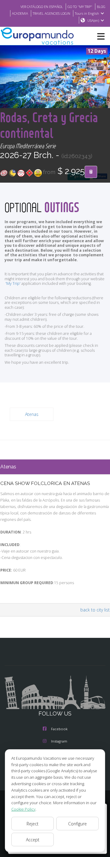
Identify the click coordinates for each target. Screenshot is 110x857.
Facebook (59, 729)
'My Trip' (13, 283)
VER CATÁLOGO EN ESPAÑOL (41, 6)
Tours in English (87, 13)
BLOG (101, 6)
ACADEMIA (20, 13)
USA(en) (93, 20)
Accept (32, 840)
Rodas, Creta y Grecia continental (49, 125)
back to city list (95, 610)
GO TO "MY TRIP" (80, 6)
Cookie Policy (23, 809)
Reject (32, 824)
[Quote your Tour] (91, 172)
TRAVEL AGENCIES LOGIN (51, 13)
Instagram (59, 741)
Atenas (31, 414)
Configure (77, 824)
